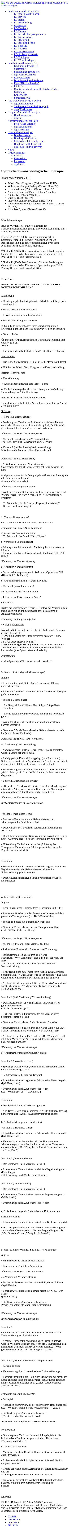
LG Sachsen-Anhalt (24, 51)
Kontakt (18, 155)
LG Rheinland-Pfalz (24, 42)
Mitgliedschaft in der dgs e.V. (29, 141)
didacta (17, 118)
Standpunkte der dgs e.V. (26, 71)
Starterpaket (20, 68)
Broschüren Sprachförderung (28, 80)
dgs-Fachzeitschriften (25, 74)
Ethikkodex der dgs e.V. (26, 66)
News (11, 149)
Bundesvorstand (22, 135)
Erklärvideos (20, 94)
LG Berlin (19, 19)
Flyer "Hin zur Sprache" (26, 83)
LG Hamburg (21, 28)
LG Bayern (20, 16)
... (9, 152)
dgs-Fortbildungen (23, 103)
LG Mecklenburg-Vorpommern (30, 34)
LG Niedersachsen (23, 37)
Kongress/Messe (16, 112)
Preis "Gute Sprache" (25, 123)
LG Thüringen (21, 57)
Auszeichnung (15, 120)
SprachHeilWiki (22, 97)
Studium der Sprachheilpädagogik (31, 106)
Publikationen (15, 63)
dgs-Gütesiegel (21, 129)
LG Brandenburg (23, 22)
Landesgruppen (15, 11)
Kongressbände (22, 77)
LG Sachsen (20, 48)
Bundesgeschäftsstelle (25, 138)
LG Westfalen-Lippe (24, 60)
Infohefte (18, 86)
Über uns (12, 132)
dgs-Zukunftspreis (23, 126)
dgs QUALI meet (23, 109)
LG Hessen (20, 31)
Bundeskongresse (23, 115)
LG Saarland (20, 45)
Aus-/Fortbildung (16, 100)
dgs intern (19, 164)
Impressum (19, 161)
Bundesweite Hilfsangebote (28, 144)
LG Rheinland (21, 40)
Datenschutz (20, 158)
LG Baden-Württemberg (26, 14)
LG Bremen (20, 25)
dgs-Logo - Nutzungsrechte (28, 146)
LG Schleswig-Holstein (26, 54)
